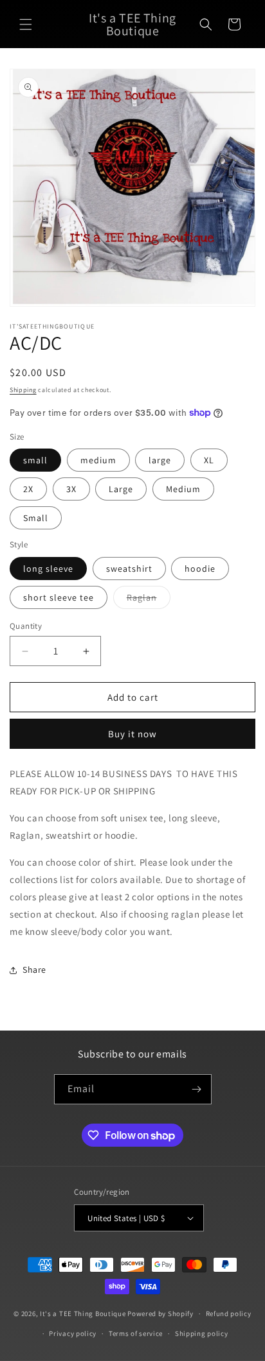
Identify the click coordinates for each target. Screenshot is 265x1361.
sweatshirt (129, 568)
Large (121, 489)
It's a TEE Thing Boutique (83, 1313)
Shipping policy (201, 1333)
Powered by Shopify (160, 1313)
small (35, 460)
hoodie (200, 568)
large (160, 460)
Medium (183, 489)
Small (35, 518)
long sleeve (48, 568)
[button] (26, 24)
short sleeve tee (58, 597)
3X (71, 489)
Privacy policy (72, 1333)
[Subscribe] (197, 1089)
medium (98, 460)
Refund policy (228, 1313)
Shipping (23, 390)
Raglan (148, 600)
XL (209, 460)
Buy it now (132, 734)
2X (28, 489)
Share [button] (34, 969)
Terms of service (136, 1333)
